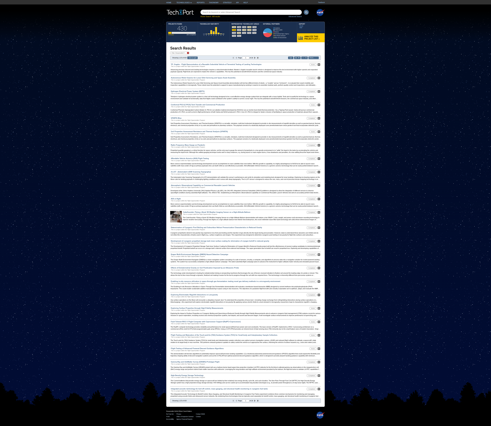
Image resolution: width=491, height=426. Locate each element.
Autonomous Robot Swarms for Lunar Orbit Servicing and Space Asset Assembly (203, 78)
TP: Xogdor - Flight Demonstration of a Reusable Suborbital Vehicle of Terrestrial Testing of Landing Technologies (216, 64)
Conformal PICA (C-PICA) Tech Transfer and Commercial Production (198, 105)
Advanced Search (295, 16)
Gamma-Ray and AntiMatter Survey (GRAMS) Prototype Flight (195, 362)
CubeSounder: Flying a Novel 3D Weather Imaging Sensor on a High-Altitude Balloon (216, 212)
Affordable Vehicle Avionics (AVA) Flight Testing (190, 158)
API (237, 3)
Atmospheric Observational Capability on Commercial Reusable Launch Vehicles (203, 185)
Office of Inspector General (184, 416)
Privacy (178, 414)
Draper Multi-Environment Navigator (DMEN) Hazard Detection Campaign (199, 254)
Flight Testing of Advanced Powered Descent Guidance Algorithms (197, 348)
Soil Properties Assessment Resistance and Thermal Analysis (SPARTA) (199, 131)
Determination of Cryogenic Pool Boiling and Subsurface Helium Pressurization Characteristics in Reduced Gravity (216, 227)
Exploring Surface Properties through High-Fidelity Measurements (197, 308)
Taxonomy (214, 3)
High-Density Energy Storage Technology (187, 375)
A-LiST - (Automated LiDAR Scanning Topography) (191, 172)
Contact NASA (200, 414)
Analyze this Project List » (312, 37)
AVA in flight (176, 199)
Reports (200, 3)
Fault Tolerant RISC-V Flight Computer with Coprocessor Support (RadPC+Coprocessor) (206, 322)
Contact (198, 416)
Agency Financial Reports (184, 419)
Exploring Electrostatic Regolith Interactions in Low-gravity (194, 295)
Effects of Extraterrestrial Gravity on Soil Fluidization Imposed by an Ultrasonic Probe (205, 268)
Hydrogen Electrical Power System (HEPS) (187, 91)
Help (245, 3)
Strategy (227, 3)
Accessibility (170, 419)
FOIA (168, 416)
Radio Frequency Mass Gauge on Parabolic (188, 145)
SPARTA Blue (176, 118)
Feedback (321, 2)
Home (168, 3)
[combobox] (251, 12)
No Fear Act (170, 414)
